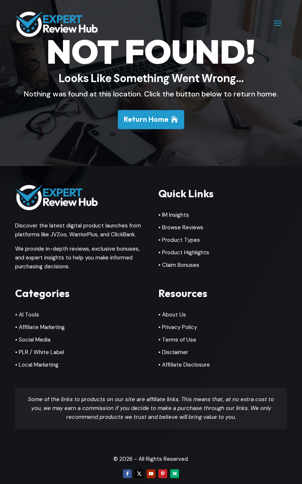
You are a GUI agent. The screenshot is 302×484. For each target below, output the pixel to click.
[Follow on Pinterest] (162, 473)
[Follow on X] (139, 473)
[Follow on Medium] (174, 473)
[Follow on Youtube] (151, 473)
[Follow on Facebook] (127, 473)
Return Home (146, 119)
